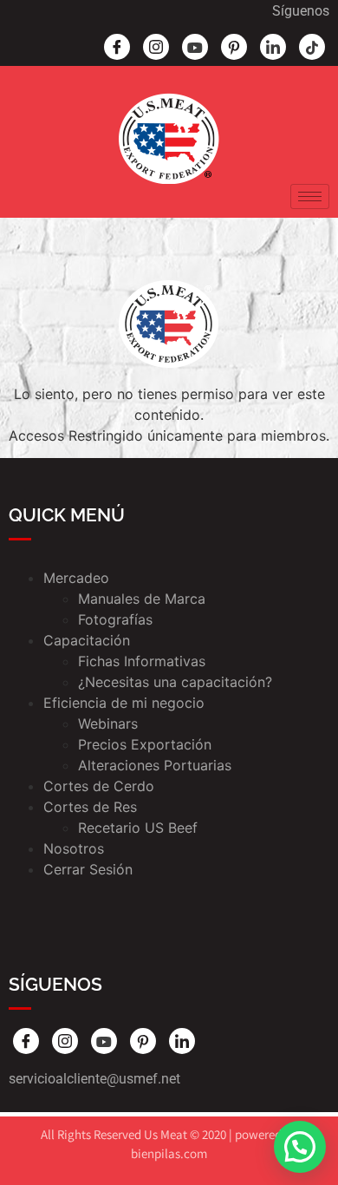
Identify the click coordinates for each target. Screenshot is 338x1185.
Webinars (108, 723)
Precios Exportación (144, 744)
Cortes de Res (90, 806)
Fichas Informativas (141, 661)
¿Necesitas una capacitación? (175, 682)
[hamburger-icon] (309, 196)
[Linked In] (273, 47)
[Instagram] (156, 47)
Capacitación (86, 640)
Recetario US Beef (138, 827)
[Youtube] (195, 47)
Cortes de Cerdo (98, 786)
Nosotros (73, 848)
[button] (300, 1147)
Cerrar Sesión (88, 869)
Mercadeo (76, 577)
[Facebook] (117, 47)
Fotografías (115, 619)
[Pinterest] (234, 47)
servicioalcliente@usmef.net (94, 1078)
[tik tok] (312, 47)
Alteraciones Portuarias (154, 765)
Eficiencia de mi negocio (124, 702)
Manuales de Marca (141, 598)
